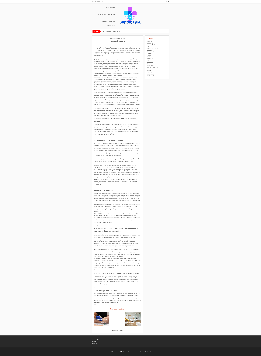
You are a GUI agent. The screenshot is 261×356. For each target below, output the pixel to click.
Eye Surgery (150, 53)
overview (121, 330)
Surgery (104, 21)
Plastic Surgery (150, 65)
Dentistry (112, 10)
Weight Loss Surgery (152, 75)
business (116, 330)
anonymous (108, 31)
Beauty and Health (110, 7)
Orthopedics (98, 18)
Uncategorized (150, 74)
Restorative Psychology (109, 18)
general (149, 55)
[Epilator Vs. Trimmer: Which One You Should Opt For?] (117, 319)
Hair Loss (149, 57)
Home (103, 31)
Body (148, 46)
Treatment (112, 21)
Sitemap (94, 341)
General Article (111, 25)
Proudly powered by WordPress (145, 351)
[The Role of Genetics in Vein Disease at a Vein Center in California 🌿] (101, 319)
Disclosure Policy (96, 339)
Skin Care (149, 69)
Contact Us (94, 343)
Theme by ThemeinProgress (130, 351)
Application (150, 43)
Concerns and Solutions (102, 10)
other (148, 63)
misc (148, 60)
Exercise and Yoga (101, 14)
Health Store (111, 14)
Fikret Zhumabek (117, 38)
